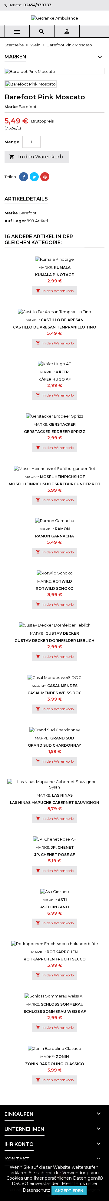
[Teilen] (23, 176)
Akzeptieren (69, 1190)
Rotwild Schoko (55, 588)
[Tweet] (34, 176)
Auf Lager (15, 220)
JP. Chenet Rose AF (54, 854)
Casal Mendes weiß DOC (54, 693)
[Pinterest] (44, 176)
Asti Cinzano (54, 907)
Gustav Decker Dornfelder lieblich (54, 640)
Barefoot (28, 212)
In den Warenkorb (36, 157)
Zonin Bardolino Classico (54, 1064)
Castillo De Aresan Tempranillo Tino (54, 327)
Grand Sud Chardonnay (54, 745)
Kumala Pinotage (54, 274)
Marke (11, 106)
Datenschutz (36, 1190)
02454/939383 (37, 5)
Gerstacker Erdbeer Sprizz (54, 431)
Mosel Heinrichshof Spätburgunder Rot (55, 484)
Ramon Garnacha (54, 536)
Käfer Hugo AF (54, 379)
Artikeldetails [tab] (26, 199)
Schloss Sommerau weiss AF (55, 1011)
